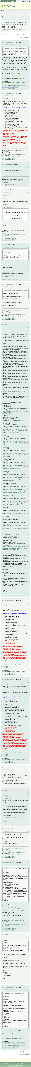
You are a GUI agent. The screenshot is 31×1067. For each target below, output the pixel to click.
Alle (24, 35)
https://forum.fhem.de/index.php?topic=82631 (13, 79)
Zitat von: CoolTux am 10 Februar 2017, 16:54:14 (15, 48)
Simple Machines (19, 1065)
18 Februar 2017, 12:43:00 (7, 681)
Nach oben (4, 1052)
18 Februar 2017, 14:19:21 (9, 865)
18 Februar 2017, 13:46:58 (7, 769)
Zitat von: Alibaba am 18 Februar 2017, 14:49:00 (15, 993)
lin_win (6, 767)
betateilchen (8, 165)
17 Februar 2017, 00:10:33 (9, 327)
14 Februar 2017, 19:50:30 (7, 247)
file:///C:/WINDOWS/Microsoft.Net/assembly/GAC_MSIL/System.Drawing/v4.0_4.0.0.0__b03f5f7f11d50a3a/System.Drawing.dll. (15, 479)
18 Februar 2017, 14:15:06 (7, 831)
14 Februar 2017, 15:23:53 (9, 192)
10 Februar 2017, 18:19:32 (7, 95)
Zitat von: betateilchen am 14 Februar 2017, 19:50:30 (16, 290)
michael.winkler (9, 42)
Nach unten (4, 35)
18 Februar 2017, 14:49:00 (9, 937)
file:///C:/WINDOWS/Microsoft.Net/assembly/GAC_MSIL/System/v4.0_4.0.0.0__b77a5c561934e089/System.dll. (15, 443)
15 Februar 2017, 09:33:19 (7, 286)
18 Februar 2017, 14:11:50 (9, 792)
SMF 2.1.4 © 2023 (12, 1065)
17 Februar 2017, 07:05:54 (7, 602)
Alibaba (6, 324)
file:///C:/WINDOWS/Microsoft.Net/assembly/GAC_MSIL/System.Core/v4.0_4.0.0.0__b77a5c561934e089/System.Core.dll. (15, 455)
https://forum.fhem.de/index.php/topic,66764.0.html (13, 85)
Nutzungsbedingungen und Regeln (13, 1063)
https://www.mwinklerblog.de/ (8, 88)
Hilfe (4, 1063)
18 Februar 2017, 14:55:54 (7, 989)
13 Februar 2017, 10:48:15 (7, 167)
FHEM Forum (9, 6)
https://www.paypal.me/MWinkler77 (10, 86)
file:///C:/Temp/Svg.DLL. (15, 537)
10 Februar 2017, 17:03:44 (7, 44)
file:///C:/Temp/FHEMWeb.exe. (16, 420)
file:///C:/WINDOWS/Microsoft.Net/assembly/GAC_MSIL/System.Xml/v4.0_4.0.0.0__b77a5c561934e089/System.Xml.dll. (15, 515)
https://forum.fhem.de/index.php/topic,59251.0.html (13, 82)
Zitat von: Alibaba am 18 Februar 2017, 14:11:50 (15, 868)
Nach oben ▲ (25, 1063)
